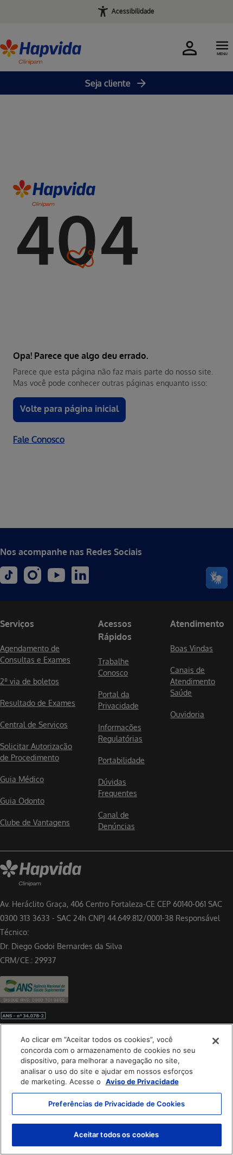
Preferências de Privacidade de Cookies (116, 1103)
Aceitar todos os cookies (116, 1134)
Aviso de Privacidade (142, 1081)
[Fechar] (216, 1041)
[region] (116, 1089)
